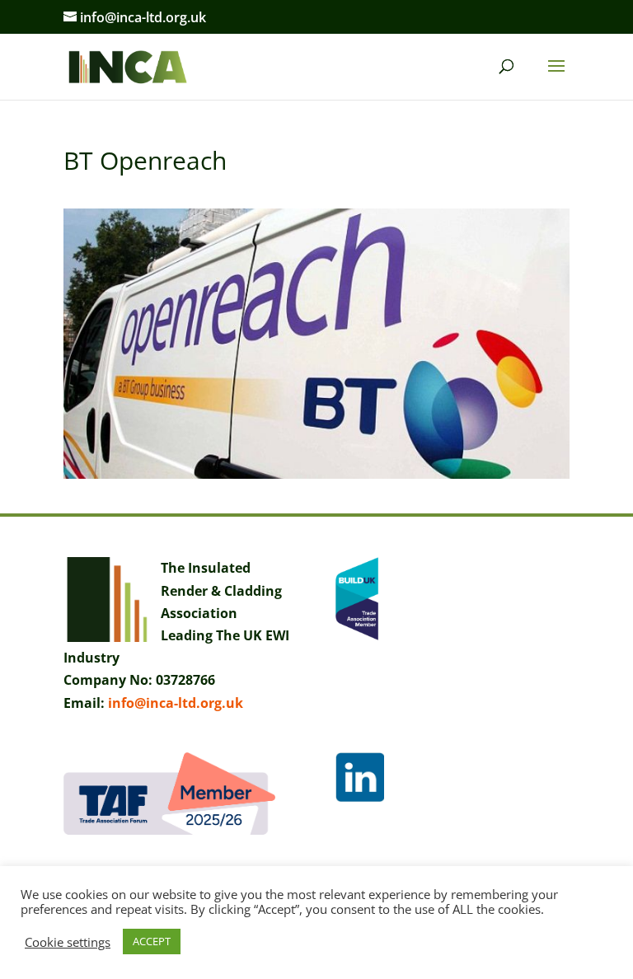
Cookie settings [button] (67, 941)
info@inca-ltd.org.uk (175, 703)
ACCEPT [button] (152, 941)
